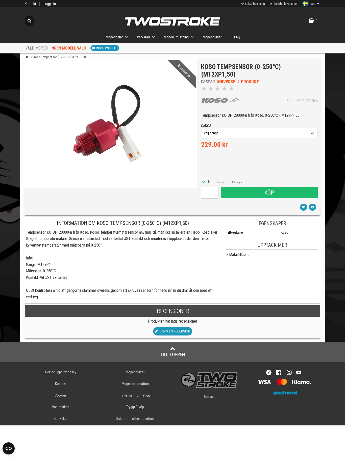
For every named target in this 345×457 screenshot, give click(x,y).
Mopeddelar (114, 37)
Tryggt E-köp (135, 407)
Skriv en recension (174, 331)
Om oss (209, 397)
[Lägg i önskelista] (303, 207)
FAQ (237, 37)
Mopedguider (212, 37)
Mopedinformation (135, 384)
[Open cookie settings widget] (9, 448)
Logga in (50, 4)
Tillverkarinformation (135, 395)
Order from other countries (135, 419)
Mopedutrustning (176, 37)
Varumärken (60, 407)
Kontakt (30, 4)
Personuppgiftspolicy (60, 372)
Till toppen (172, 354)
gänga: (206, 126)
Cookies (61, 395)
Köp (269, 192)
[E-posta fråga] (312, 207)
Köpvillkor (61, 419)
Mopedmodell (106, 48)
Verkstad (143, 37)
